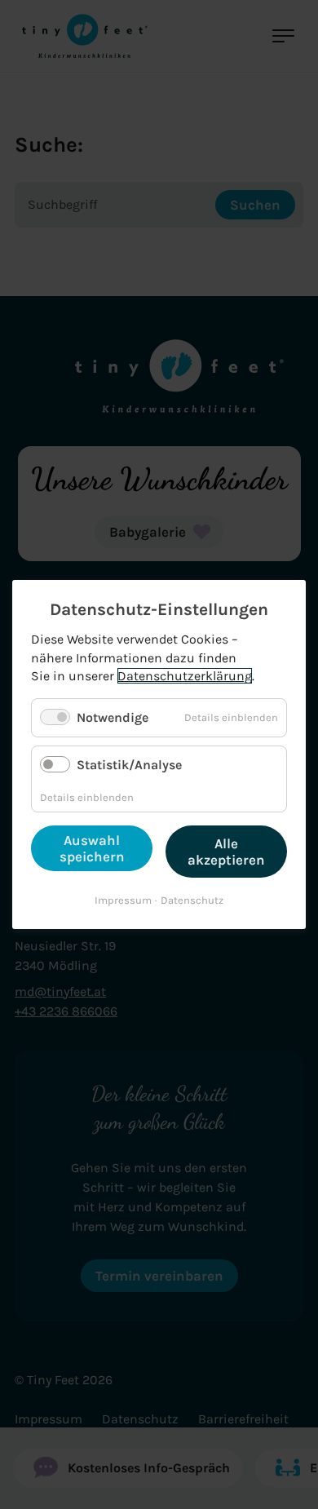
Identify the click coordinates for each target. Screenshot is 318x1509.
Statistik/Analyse (129, 764)
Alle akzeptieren (226, 851)
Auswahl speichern (92, 848)
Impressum (123, 900)
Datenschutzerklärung (184, 676)
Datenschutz (192, 900)
